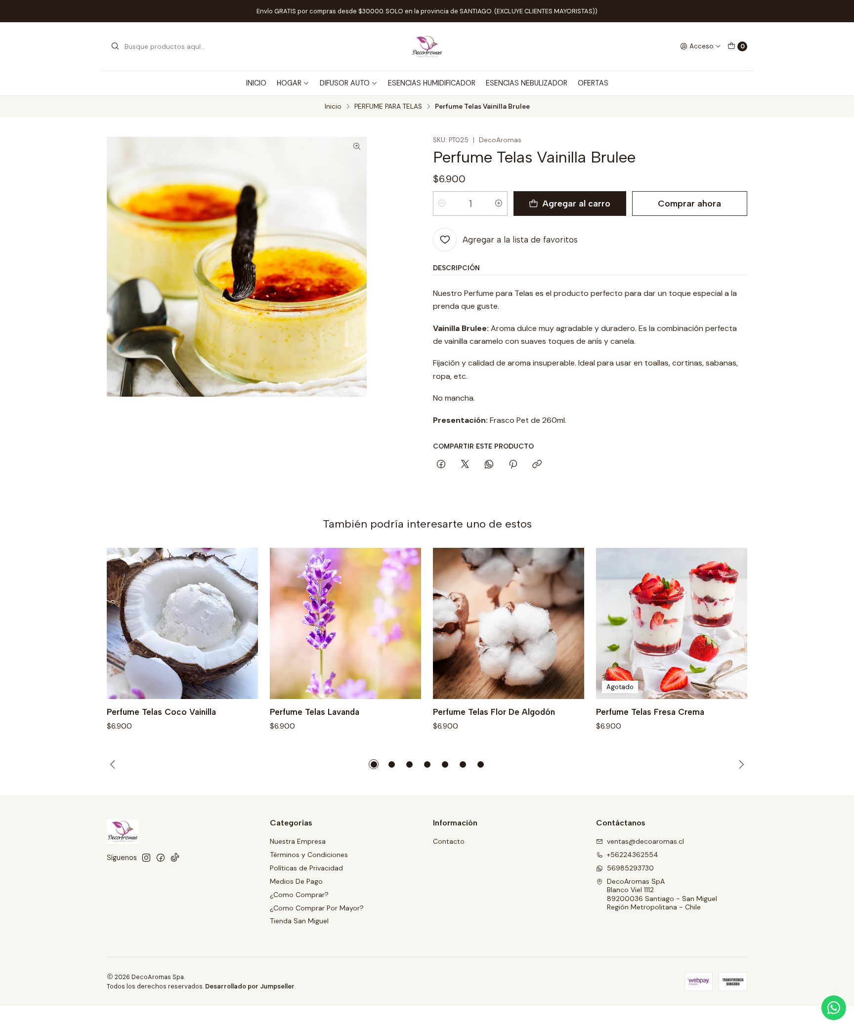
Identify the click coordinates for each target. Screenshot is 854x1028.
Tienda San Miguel (299, 920)
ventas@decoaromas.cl (645, 841)
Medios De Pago (296, 881)
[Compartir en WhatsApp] (489, 465)
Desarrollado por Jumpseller (250, 986)
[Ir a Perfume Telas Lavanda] (345, 623)
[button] (374, 764)
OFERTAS (593, 83)
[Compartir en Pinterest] (513, 465)
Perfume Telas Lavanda (314, 712)
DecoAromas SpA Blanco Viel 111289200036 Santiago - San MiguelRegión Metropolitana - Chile (662, 894)
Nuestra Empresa (298, 841)
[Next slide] (739, 764)
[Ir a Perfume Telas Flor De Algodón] (508, 623)
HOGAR (289, 83)
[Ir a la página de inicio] (427, 46)
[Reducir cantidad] (441, 203)
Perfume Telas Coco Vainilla (161, 712)
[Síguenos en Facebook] (161, 858)
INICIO (256, 83)
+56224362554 (632, 854)
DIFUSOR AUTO (345, 83)
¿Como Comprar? (299, 894)
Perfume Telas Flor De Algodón (494, 712)
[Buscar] (115, 46)
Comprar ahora (689, 203)
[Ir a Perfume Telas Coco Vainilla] (182, 623)
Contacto (449, 841)
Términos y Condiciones (309, 854)
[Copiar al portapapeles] (537, 465)
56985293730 (630, 868)
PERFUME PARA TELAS (388, 106)
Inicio (333, 106)
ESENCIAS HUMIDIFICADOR (431, 83)
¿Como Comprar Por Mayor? (317, 908)
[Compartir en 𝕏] (465, 465)
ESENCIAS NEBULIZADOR (526, 83)
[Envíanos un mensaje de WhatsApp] (833, 1007)
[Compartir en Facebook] (441, 465)
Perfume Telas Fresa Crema (650, 712)
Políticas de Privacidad (306, 868)
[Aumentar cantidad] (498, 203)
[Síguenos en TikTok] (175, 858)
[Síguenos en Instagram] (146, 858)
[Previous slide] (114, 764)
